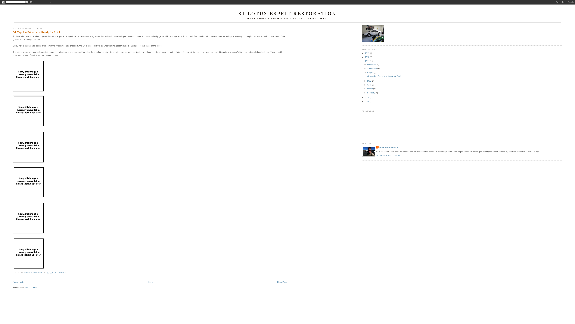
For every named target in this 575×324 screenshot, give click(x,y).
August (370, 72)
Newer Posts (18, 282)
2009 (367, 101)
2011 (367, 61)
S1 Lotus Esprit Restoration (288, 13)
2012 (367, 57)
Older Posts (282, 282)
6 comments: (61, 272)
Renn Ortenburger (388, 147)
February (371, 93)
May (369, 81)
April (369, 85)
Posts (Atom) (31, 287)
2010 (367, 97)
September (372, 69)
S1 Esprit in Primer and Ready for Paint (36, 32)
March (370, 89)
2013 (367, 53)
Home (150, 282)
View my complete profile (389, 156)
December (372, 64)
